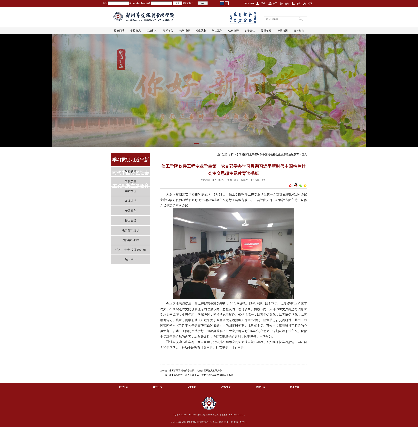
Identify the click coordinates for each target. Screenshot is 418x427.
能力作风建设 (130, 230)
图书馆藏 (266, 30)
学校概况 (135, 30)
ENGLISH (249, 3)
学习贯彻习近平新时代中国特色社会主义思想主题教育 (267, 154)
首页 (230, 154)
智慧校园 (282, 30)
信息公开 (233, 30)
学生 (263, 3)
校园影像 (131, 220)
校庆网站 (119, 30)
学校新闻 (131, 171)
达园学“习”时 (130, 240)
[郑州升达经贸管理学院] (146, 17)
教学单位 (168, 30)
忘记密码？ (188, 3)
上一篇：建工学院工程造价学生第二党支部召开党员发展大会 (191, 370)
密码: (147, 3)
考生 (298, 3)
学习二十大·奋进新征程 (130, 250)
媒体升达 (131, 201)
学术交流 (131, 191)
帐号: (105, 3)
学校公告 (131, 181)
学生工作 (217, 30)
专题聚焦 (131, 210)
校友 (286, 3)
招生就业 (201, 30)
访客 (310, 3)
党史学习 (131, 259)
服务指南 (299, 30)
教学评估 (250, 30)
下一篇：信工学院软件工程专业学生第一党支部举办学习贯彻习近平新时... (197, 375)
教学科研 (184, 30)
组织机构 (152, 30)
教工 (275, 3)
